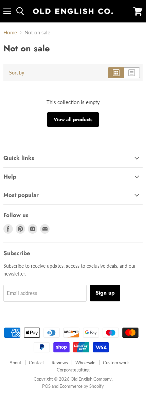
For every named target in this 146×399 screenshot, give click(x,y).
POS (46, 386)
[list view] (132, 72)
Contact (36, 362)
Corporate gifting (73, 369)
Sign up (105, 293)
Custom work (116, 362)
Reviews (60, 362)
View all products (73, 119)
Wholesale (85, 362)
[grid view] (116, 72)
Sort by (16, 73)
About (15, 362)
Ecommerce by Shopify (81, 386)
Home (10, 32)
